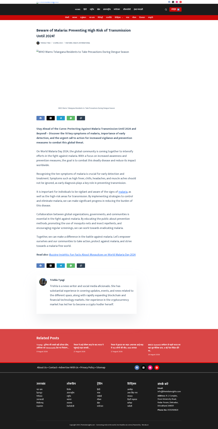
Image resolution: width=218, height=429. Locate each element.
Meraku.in (145, 425)
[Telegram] (61, 118)
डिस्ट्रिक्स (118, 17)
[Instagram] (177, 2)
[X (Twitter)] (173, 2)
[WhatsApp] (71, 118)
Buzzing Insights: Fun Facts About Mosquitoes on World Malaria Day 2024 (92, 254)
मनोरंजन (117, 9)
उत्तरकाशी (40, 399)
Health (75, 43)
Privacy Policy (87, 367)
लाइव (173, 9)
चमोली (129, 406)
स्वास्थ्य (74, 17)
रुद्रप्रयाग (39, 406)
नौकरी (67, 17)
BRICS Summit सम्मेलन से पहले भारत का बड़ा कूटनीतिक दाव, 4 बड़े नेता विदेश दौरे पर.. (164, 348)
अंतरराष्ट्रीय (107, 9)
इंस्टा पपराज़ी (138, 9)
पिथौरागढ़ (39, 403)
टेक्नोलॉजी (70, 406)
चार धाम (92, 17)
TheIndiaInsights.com (88, 425)
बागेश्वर (129, 403)
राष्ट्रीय (92, 9)
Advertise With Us (68, 367)
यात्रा (127, 17)
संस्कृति (150, 17)
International (84, 43)
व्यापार (69, 399)
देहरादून (39, 393)
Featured (68, 43)
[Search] (166, 9)
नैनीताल (39, 396)
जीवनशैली (127, 9)
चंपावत (129, 396)
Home (77, 9)
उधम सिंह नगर (132, 393)
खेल (98, 9)
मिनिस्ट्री (100, 17)
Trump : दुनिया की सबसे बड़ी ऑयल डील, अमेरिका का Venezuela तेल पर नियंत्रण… (52, 346)
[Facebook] (169, 2)
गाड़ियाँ (99, 396)
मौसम (134, 17)
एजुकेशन (83, 17)
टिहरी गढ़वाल (132, 399)
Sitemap (100, 367)
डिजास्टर (142, 17)
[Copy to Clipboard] (81, 118)
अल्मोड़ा (130, 389)
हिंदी (85, 9)
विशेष (69, 389)
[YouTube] (181, 2)
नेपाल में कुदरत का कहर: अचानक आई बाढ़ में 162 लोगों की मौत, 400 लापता (127, 346)
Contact (53, 367)
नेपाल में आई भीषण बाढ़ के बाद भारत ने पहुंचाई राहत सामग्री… (89, 346)
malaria (123, 192)
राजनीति (109, 17)
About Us (42, 367)
